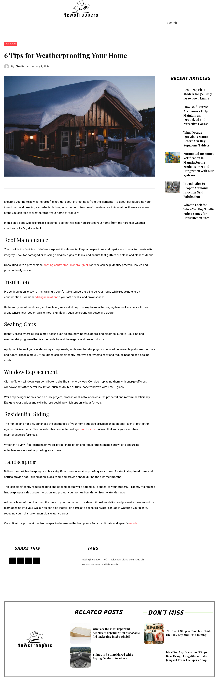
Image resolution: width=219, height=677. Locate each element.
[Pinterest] (194, 8)
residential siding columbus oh (127, 559)
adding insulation (46, 297)
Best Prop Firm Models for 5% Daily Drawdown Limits (197, 94)
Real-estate (10, 44)
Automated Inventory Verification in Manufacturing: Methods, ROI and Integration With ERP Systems (198, 164)
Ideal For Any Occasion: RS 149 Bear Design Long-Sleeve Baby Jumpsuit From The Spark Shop (186, 656)
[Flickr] (181, 8)
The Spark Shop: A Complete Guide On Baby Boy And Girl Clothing (188, 633)
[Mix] (36, 561)
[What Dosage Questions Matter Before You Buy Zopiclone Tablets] (172, 136)
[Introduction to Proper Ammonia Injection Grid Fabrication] (172, 187)
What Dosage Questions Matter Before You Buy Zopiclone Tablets (196, 139)
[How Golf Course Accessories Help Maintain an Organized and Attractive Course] (172, 110)
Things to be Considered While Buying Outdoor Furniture (113, 656)
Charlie (20, 66)
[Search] (213, 22)
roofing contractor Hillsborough (100, 564)
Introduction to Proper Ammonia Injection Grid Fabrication (195, 190)
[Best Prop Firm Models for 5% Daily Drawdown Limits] (172, 93)
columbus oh (86, 429)
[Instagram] (187, 8)
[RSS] (201, 8)
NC (105, 559)
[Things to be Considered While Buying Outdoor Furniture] (80, 657)
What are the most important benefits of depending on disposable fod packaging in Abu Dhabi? (116, 632)
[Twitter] (207, 8)
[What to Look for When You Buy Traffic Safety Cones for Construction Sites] (172, 208)
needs (133, 523)
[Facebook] (174, 8)
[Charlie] (7, 66)
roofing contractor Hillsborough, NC (67, 265)
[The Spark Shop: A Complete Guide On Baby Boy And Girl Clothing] (154, 633)
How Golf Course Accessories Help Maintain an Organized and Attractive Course (195, 115)
